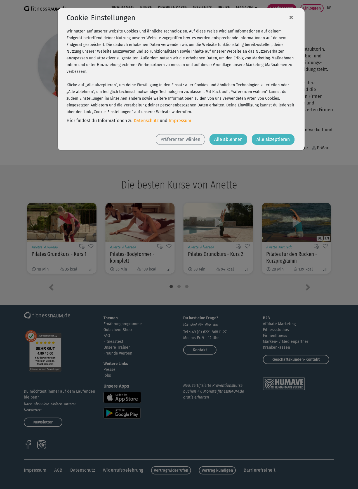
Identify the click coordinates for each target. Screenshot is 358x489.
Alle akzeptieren (273, 139)
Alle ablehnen (228, 139)
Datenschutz (146, 120)
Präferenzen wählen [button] (180, 139)
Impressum (180, 120)
